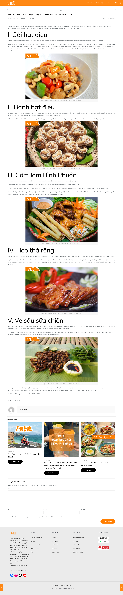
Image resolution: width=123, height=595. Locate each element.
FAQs (32, 552)
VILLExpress (55, 552)
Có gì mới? (55, 537)
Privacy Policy (35, 548)
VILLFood (55, 545)
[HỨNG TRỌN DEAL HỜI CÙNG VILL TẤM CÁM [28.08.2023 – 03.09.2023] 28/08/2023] (121, 587)
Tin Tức (51, 588)
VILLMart (54, 548)
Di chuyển (55, 541)
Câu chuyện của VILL (37, 537)
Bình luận (11, 489)
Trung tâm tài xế (78, 552)
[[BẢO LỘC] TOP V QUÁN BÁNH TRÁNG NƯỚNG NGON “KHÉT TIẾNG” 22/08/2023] (1, 587)
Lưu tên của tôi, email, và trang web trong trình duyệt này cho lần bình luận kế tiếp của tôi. (36, 517)
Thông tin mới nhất (78, 537)
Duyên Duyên (20, 18)
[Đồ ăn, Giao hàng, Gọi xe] (11, 3)
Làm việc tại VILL (36, 545)
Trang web (82, 509)
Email (45, 509)
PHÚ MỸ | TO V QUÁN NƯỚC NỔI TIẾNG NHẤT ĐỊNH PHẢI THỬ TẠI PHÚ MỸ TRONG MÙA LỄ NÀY (61, 465)
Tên (9, 509)
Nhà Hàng (71, 588)
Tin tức (33, 541)
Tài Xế (65, 588)
